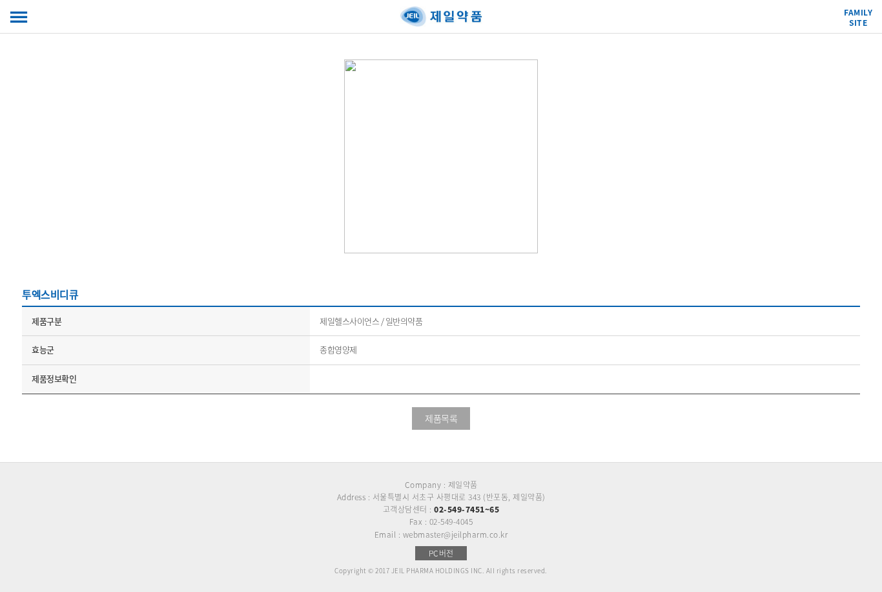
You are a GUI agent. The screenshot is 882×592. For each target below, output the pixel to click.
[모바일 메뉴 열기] (19, 17)
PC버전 (441, 553)
